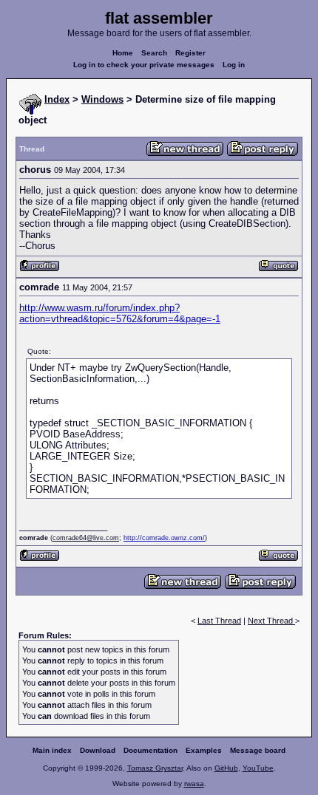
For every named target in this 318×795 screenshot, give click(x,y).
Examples (204, 750)
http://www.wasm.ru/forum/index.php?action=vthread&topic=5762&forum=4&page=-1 (119, 313)
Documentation (150, 750)
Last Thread (219, 620)
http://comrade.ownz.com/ (164, 538)
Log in (234, 65)
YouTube (258, 768)
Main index (52, 750)
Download (97, 750)
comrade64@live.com (86, 538)
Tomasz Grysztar (155, 768)
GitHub (226, 768)
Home (122, 53)
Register (190, 53)
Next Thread (271, 620)
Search (154, 53)
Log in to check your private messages (143, 65)
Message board (257, 750)
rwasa (194, 783)
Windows (102, 99)
